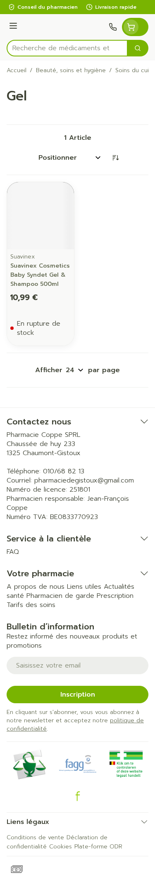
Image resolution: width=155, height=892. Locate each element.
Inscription (77, 694)
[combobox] (67, 48)
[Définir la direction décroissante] (115, 158)
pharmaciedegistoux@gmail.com (84, 480)
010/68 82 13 (63, 471)
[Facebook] (78, 796)
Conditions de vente (35, 837)
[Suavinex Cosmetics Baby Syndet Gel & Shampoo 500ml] (40, 215)
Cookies (60, 846)
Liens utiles (84, 587)
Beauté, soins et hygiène (71, 70)
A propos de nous (35, 587)
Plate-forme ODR (98, 846)
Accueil (16, 70)
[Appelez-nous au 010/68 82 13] (113, 27)
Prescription (115, 596)
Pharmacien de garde (60, 596)
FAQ (13, 552)
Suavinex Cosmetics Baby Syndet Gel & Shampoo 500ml (40, 274)
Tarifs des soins (31, 605)
